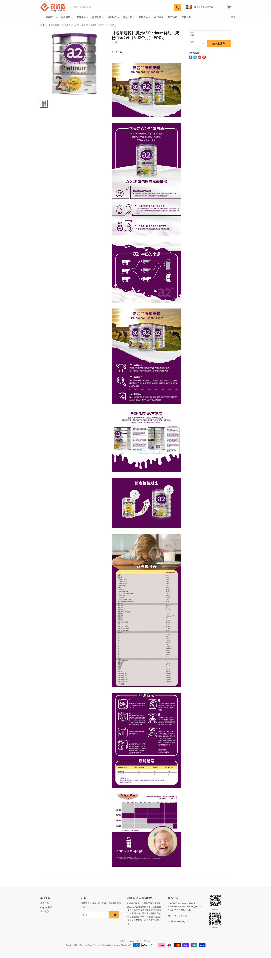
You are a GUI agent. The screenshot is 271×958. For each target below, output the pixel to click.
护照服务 (186, 17)
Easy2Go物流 (46, 907)
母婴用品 (66, 17)
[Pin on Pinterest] (204, 57)
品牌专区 (158, 17)
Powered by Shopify (119, 945)
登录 (233, 17)
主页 (42, 25)
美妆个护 (128, 17)
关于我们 (44, 903)
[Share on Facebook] (190, 57)
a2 (116, 42)
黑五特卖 (172, 17)
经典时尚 (112, 17)
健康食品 (97, 17)
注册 (114, 914)
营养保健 (81, 17)
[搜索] (177, 7)
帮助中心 (44, 911)
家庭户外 (143, 17)
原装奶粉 (50, 17)
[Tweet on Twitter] (195, 57)
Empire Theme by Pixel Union (99, 945)
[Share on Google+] (199, 57)
